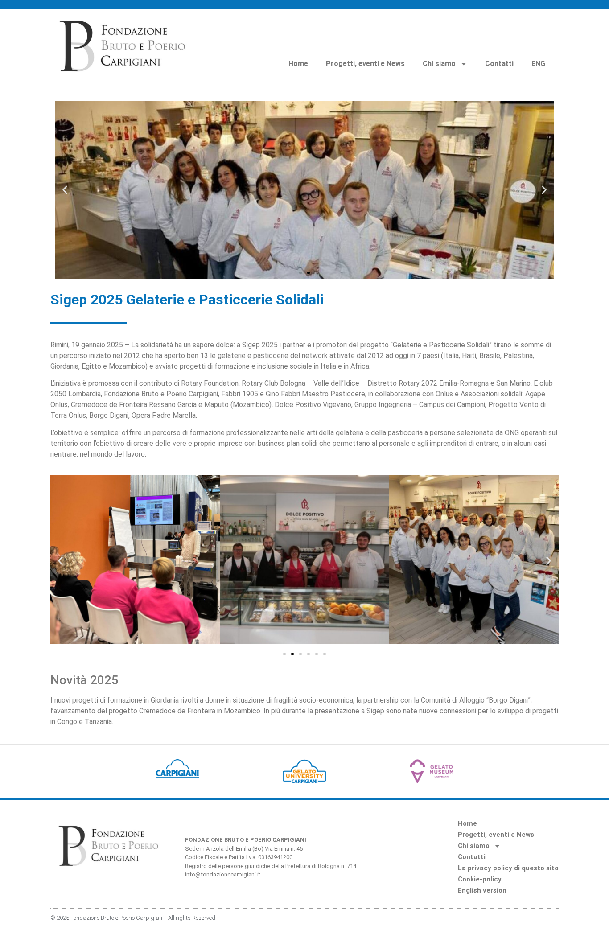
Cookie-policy (480, 879)
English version (482, 890)
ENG (538, 63)
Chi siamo (439, 63)
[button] (64, 190)
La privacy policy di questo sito (508, 868)
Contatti (499, 63)
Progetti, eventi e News (365, 63)
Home (298, 63)
